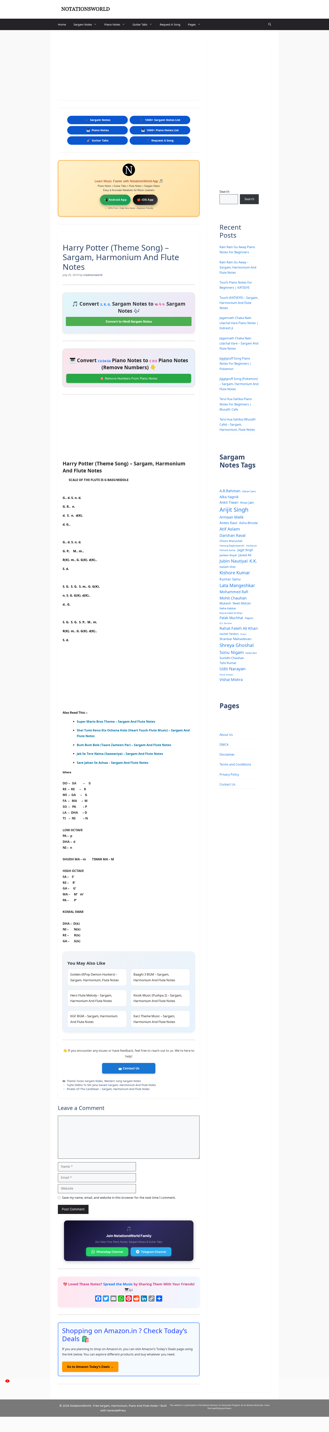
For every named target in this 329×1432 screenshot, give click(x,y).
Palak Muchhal (231, 617)
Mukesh (225, 603)
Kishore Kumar (235, 573)
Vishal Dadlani (226, 674)
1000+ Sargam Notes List (160, 120)
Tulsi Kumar (228, 663)
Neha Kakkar (228, 608)
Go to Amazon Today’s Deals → (90, 1367)
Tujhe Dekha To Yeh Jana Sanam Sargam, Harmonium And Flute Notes (111, 1085)
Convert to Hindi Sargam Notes (129, 321)
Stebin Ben (251, 652)
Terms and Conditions (235, 764)
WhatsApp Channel (109, 1252)
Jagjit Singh (245, 550)
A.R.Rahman (230, 490)
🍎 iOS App (145, 199)
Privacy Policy (229, 774)
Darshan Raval (232, 535)
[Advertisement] (129, 66)
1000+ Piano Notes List (160, 130)
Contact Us (227, 784)
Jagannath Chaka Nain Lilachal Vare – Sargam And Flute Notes (239, 343)
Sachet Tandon (229, 634)
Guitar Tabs (140, 24)
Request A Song (170, 24)
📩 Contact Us (128, 1068)
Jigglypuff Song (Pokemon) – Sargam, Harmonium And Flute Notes (239, 384)
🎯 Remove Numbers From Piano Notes (128, 378)
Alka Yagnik (229, 496)
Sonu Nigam (232, 652)
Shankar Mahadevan (236, 639)
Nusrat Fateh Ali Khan (231, 613)
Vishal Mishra (231, 679)
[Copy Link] (151, 1298)
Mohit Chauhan (233, 598)
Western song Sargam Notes (122, 1081)
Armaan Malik (232, 517)
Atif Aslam (230, 529)
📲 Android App (115, 199)
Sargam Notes (82, 24)
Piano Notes (112, 24)
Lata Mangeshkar (237, 585)
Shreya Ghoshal (237, 645)
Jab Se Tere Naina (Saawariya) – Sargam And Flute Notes (120, 753)
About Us (226, 735)
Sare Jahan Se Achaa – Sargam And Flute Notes (112, 762)
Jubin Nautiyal (234, 561)
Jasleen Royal (228, 555)
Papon (249, 618)
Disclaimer (227, 754)
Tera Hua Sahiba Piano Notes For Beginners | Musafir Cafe (236, 404)
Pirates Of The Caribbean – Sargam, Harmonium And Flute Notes (108, 1089)
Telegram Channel (153, 1252)
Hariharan (251, 545)
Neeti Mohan (242, 603)
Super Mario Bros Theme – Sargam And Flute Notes (116, 721)
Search (224, 191)
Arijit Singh (234, 509)
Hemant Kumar (228, 550)
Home (62, 24)
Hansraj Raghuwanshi (232, 545)
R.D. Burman (226, 623)
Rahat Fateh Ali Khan (239, 628)
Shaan (243, 634)
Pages (192, 24)
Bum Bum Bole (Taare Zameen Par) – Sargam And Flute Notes (124, 745)
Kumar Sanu (230, 579)
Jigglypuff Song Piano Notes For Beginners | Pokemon (236, 363)
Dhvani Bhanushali (231, 541)
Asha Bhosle (248, 523)
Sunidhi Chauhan (232, 658)
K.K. (253, 561)
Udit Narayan (233, 668)
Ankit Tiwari (229, 502)
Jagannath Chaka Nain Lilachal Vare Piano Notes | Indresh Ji (239, 323)
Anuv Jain (247, 502)
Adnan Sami (249, 491)
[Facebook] (98, 1298)
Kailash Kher (228, 567)
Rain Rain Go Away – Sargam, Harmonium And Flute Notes (238, 267)
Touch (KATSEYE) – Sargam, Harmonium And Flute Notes (239, 303)
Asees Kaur (228, 522)
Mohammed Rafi (234, 591)
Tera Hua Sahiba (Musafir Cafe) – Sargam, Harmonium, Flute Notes (238, 424)
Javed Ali (244, 555)
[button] (269, 24)
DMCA (224, 744)
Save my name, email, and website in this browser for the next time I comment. (119, 1197)
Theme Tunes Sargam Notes (85, 1081)
